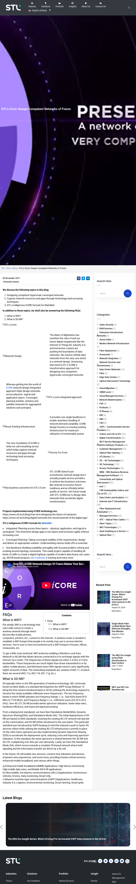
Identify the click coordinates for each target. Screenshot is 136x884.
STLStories (104, 456)
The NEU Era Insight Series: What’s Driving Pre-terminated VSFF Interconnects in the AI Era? (121, 598)
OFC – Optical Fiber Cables (112, 519)
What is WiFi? (57, 624)
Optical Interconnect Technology (114, 381)
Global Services (66, 881)
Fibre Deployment (107, 350)
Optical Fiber (105, 535)
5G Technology (106, 464)
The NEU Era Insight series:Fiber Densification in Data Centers (121, 659)
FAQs (49, 621)
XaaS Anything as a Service (112, 531)
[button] (32, 5)
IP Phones (104, 411)
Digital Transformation (110, 438)
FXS (101, 403)
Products (103, 407)
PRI (101, 415)
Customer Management (110, 449)
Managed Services (108, 516)
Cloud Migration (107, 388)
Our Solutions (33, 881)
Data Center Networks (109, 369)
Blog (15, 268)
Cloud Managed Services (111, 396)
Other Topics (105, 523)
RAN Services (105, 328)
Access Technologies (109, 468)
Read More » (117, 611)
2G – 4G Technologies (109, 460)
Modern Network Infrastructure (114, 343)
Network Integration (108, 358)
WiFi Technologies (108, 527)
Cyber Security (106, 324)
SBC (101, 419)
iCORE (9, 387)
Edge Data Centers (108, 377)
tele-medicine (37, 557)
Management (118, 878)
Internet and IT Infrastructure (113, 501)
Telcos (9, 881)
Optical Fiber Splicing (109, 453)
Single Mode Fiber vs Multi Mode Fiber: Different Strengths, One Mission (121, 627)
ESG (114, 882)
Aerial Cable (105, 339)
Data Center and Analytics (111, 497)
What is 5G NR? (58, 629)
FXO (101, 423)
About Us (116, 874)
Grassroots (104, 354)
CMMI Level (105, 392)
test (101, 486)
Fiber (101, 373)
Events (94, 881)
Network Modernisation (110, 400)
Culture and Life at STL (110, 434)
